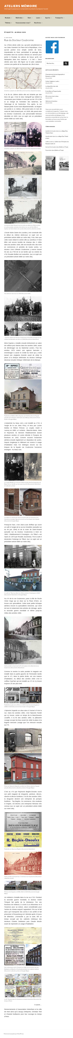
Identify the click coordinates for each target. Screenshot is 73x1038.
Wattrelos (19, 18)
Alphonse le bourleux (51, 101)
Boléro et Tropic (63, 147)
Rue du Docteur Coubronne (19, 40)
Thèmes (7, 23)
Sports (47, 18)
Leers (38, 18)
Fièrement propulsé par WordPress (14, 1034)
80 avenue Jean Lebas (51, 96)
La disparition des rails (51, 86)
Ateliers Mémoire (20, 6)
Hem (29, 18)
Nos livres (37, 23)
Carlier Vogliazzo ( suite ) (52, 81)
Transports (59, 18)
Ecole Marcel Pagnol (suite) (53, 91)
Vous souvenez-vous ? (23, 23)
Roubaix (7, 18)
